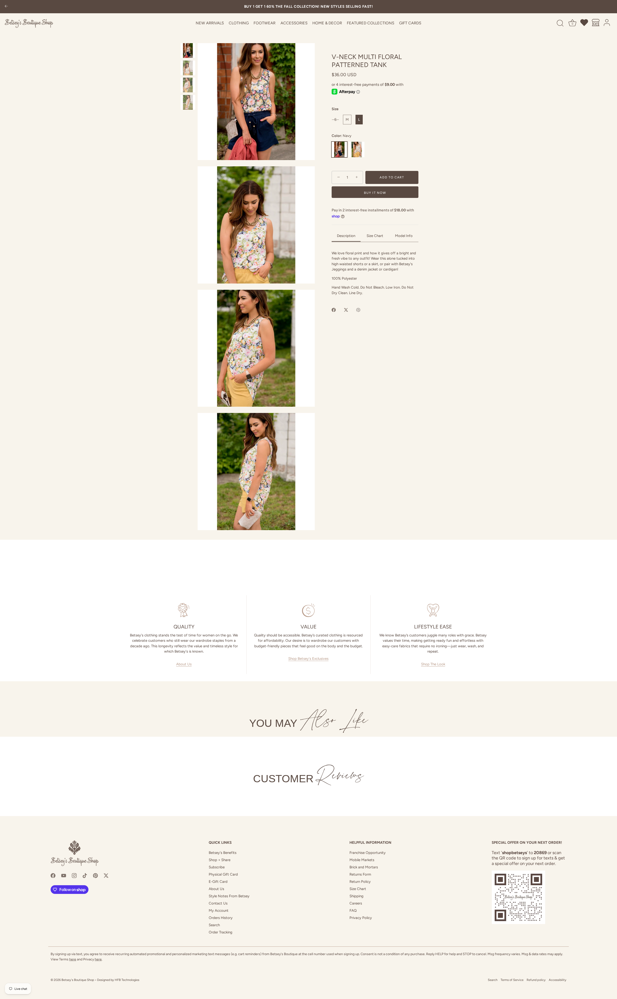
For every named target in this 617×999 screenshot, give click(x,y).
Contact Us (218, 903)
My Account (218, 910)
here (72, 959)
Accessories (294, 23)
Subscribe (217, 867)
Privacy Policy (360, 918)
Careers (355, 903)
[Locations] (595, 23)
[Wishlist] (584, 23)
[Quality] (184, 610)
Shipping (356, 896)
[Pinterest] (95, 875)
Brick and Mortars (363, 867)
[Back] (6, 6)
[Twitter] (106, 875)
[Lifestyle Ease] (433, 610)
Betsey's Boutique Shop (77, 980)
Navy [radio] (339, 149)
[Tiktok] (84, 875)
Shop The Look (433, 664)
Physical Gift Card (223, 874)
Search (214, 925)
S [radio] (335, 119)
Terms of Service (512, 980)
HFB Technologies (127, 980)
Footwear (264, 23)
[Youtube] (63, 875)
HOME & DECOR (327, 23)
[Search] (560, 23)
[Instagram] (74, 875)
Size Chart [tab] (375, 236)
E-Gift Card (218, 881)
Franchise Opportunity (367, 852)
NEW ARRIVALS (210, 23)
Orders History (221, 918)
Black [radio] (356, 149)
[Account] (607, 23)
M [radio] (347, 119)
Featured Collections (370, 23)
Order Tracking (220, 932)
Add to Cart (392, 177)
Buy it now (375, 193)
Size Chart (357, 889)
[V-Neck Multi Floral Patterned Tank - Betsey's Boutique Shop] (187, 50)
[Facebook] (53, 875)
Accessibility (557, 980)
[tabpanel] (375, 273)
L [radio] (359, 119)
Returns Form (360, 874)
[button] (256, 101)
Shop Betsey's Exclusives (308, 658)
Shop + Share (219, 860)
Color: (342, 136)
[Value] (308, 610)
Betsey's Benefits (222, 852)
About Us (184, 664)
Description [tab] (346, 236)
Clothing (239, 23)
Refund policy (536, 980)
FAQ (353, 910)
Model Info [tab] (404, 236)
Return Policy (360, 881)
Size (335, 109)
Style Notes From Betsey (229, 896)
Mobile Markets (361, 860)
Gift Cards (410, 23)
